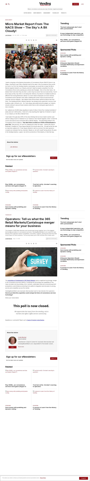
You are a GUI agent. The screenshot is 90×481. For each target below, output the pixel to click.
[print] (56, 40)
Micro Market (8, 19)
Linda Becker (8, 238)
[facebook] (26, 40)
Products (63, 12)
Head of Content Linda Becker (35, 320)
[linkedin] (29, 40)
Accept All (83, 478)
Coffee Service (27, 12)
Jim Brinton (8, 35)
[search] (9, 4)
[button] (6, 4)
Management (47, 12)
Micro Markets (38, 12)
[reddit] (33, 40)
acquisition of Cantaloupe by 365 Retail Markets (21, 280)
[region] (45, 478)
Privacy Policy (43, 477)
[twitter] (31, 40)
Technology (55, 12)
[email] (36, 40)
